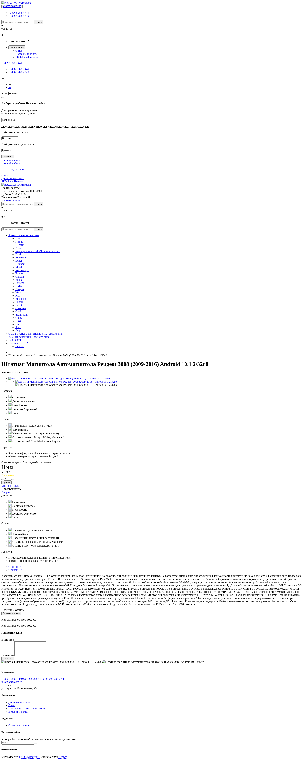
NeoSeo (62, 756)
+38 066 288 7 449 (33, 678)
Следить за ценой (12, 462)
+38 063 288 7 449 (54, 678)
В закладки (29, 462)
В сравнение (43, 462)
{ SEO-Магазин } (29, 756)
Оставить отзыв (11, 613)
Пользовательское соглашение (26, 708)
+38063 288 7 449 (18, 15)
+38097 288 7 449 (12, 6)
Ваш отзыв (7, 654)
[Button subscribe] (35, 743)
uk (9, 87)
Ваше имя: (7, 639)
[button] (152, 78)
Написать (8, 658)
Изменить (8, 156)
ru (9, 84)
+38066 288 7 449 (18, 12)
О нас (18, 50)
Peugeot (5, 492)
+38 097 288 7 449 (12, 678)
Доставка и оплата (26, 53)
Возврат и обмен (18, 711)
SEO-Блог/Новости (27, 56)
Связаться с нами (18, 725)
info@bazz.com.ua (11, 681)
